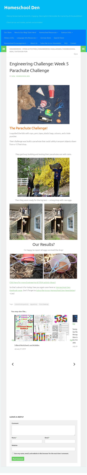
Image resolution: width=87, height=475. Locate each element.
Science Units (66, 32)
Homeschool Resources (48, 32)
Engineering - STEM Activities (23, 49)
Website (14, 445)
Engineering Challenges (49, 49)
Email (47, 438)
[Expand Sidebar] (3, 49)
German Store (45, 38)
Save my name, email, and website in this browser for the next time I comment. (41, 453)
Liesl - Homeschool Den (21, 76)
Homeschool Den (22, 7)
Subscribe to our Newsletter (50, 43)
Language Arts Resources (26, 38)
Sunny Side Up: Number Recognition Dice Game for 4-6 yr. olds (77, 332)
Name (14, 438)
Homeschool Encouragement (15, 43)
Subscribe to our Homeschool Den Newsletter (55, 290)
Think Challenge (43, 304)
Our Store (7, 32)
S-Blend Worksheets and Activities (26, 345)
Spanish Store (59, 38)
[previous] (13, 364)
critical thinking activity (21, 304)
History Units (9, 38)
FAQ (65, 43)
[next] (74, 364)
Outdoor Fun (21, 51)
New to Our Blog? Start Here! (25, 32)
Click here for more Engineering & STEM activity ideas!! (33, 282)
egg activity (33, 304)
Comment (15, 423)
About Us (33, 43)
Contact (73, 43)
